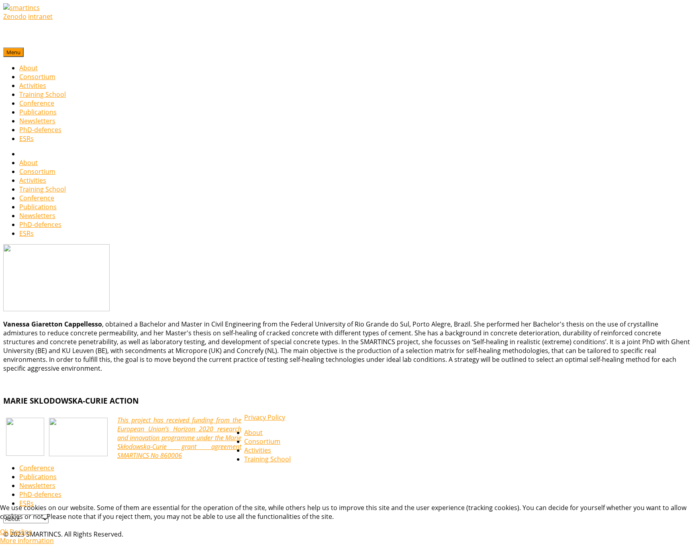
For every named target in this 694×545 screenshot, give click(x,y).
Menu (13, 52)
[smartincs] (21, 7)
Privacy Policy (264, 417)
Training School (42, 94)
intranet (40, 16)
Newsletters (37, 120)
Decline (21, 531)
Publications (38, 112)
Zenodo (15, 16)
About (28, 67)
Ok (4, 531)
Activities (32, 85)
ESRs (26, 138)
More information (27, 540)
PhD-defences (40, 129)
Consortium (37, 76)
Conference (36, 103)
